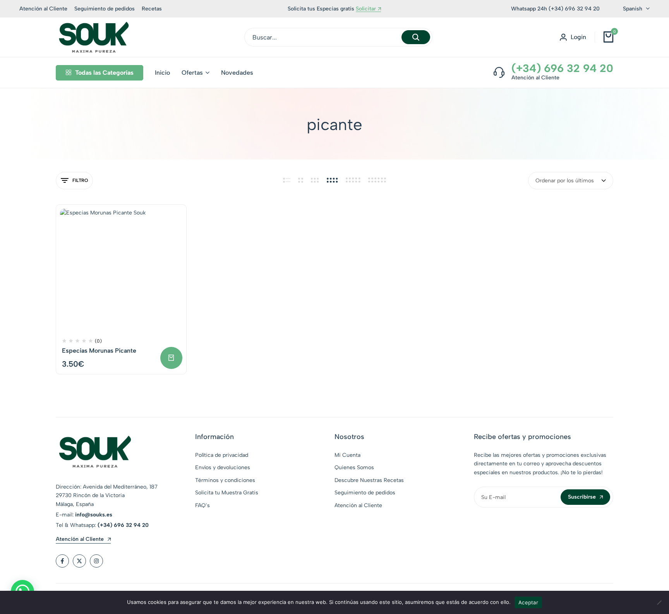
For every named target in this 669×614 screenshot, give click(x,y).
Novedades (237, 72)
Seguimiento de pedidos (104, 8)
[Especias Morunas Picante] (121, 270)
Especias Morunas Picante (99, 350)
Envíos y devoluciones (222, 467)
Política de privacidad (221, 455)
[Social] (62, 561)
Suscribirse (582, 497)
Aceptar (528, 602)
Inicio (162, 72)
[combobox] (570, 180)
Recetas (152, 8)
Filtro (80, 180)
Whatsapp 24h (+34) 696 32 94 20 (555, 8)
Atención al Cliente (43, 8)
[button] (171, 358)
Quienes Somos (354, 467)
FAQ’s (202, 505)
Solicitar (366, 9)
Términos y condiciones (225, 480)
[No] (659, 602)
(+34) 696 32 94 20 (562, 68)
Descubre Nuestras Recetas (369, 480)
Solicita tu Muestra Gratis (226, 492)
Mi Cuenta (347, 455)
